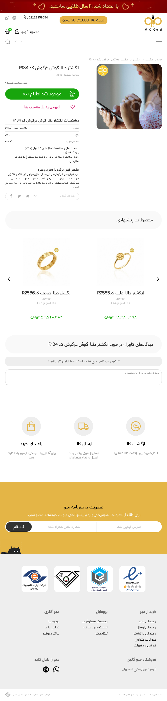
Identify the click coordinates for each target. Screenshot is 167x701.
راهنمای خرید (147, 620)
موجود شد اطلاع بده (42, 93)
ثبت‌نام (19, 526)
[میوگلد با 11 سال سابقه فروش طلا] (83, 7)
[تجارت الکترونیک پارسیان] (34, 580)
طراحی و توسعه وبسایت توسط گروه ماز (31, 695)
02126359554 (38, 17)
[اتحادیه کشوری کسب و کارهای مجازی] (100, 580)
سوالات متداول (145, 639)
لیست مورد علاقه (96, 627)
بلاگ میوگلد (51, 633)
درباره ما (53, 620)
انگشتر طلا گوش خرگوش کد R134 (108, 59)
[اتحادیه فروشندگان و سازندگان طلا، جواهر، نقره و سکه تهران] (67, 580)
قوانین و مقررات (145, 645)
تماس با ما (52, 627)
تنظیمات (102, 633)
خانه (159, 59)
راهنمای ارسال (146, 627)
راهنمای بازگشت (145, 633)
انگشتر (149, 59)
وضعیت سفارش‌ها (95, 620)
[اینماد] (132, 580)
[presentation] (9, 279)
